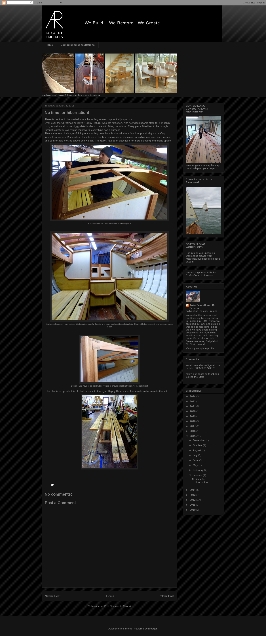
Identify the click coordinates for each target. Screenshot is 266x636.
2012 (193, 499)
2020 (193, 411)
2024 (193, 396)
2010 (193, 509)
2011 (193, 504)
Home (49, 44)
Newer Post (52, 596)
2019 (193, 416)
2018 (193, 421)
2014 (193, 489)
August (197, 450)
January (198, 475)
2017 (193, 426)
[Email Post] (52, 484)
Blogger (152, 628)
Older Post (167, 596)
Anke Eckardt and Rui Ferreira (202, 306)
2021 (193, 406)
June (196, 460)
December (199, 440)
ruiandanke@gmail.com (207, 365)
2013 (193, 494)
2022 (193, 401)
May (196, 465)
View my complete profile (200, 348)
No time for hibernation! (200, 481)
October (198, 445)
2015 (193, 436)
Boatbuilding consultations (78, 44)
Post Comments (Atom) (117, 606)
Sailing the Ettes (195, 376)
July (195, 455)
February (198, 470)
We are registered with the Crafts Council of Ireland (201, 274)
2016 (193, 431)
